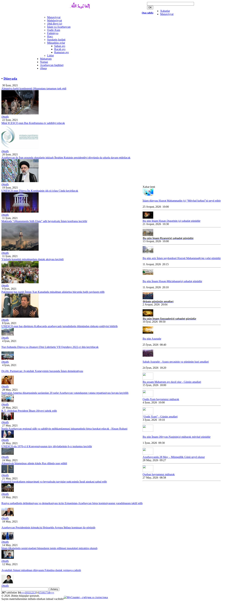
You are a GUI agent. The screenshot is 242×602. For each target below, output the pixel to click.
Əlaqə (43, 68)
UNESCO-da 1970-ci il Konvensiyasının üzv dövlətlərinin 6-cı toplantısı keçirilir (46, 446)
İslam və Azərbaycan (59, 26)
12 (31, 592)
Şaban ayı (59, 45)
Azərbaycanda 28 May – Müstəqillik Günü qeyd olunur (174, 456)
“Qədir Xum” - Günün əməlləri (160, 416)
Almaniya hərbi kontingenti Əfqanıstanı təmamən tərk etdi (33, 88)
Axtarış (54, 589)
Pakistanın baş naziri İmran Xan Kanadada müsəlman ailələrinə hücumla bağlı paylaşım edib (53, 291)
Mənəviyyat (166, 14)
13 (34, 592)
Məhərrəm (46, 58)
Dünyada (10, 78)
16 (42, 592)
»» (52, 592)
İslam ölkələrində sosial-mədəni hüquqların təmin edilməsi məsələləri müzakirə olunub (49, 548)
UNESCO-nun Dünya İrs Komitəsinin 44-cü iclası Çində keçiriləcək (39, 190)
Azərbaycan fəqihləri (51, 65)
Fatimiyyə (52, 33)
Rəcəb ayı (59, 49)
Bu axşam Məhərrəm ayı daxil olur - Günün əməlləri (172, 381)
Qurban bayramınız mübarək (159, 474)
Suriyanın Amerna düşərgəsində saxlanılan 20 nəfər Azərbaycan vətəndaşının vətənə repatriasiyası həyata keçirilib (64, 392)
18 (48, 592)
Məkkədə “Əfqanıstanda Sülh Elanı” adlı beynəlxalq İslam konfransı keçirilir (44, 221)
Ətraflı (5, 116)
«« (22, 592)
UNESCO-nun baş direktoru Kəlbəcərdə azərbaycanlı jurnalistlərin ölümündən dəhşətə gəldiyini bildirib (59, 326)
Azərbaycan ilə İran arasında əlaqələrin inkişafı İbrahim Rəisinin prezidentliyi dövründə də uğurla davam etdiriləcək (65, 157)
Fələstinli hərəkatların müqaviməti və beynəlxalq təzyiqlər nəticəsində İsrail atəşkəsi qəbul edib (54, 481)
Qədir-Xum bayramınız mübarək (161, 399)
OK (150, 7)
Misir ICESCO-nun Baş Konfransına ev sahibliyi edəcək (33, 123)
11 (29, 592)
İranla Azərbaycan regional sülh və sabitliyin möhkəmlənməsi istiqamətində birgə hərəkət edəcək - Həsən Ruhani (64, 428)
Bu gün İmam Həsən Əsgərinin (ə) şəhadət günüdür (171, 220)
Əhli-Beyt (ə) (54, 23)
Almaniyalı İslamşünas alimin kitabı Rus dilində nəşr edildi (34, 463)
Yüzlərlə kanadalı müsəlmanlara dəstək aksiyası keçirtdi (32, 259)
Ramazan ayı (61, 52)
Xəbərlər (165, 10)
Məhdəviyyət (54, 20)
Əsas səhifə (147, 13)
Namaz (44, 61)
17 (45, 592)
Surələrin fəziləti (56, 39)
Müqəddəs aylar (56, 42)
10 (26, 592)
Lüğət (50, 55)
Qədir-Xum (53, 30)
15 (40, 592)
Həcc (50, 36)
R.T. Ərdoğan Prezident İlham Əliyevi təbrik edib (29, 410)
